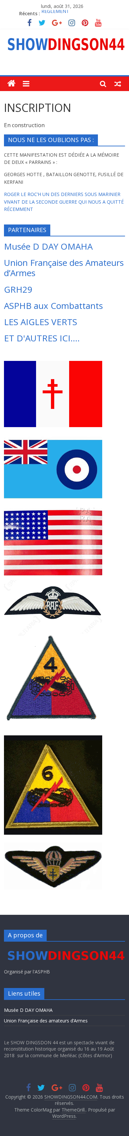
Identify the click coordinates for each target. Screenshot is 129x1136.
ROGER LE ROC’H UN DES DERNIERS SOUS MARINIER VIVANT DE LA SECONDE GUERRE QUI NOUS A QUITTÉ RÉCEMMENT (64, 201)
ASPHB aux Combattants (53, 306)
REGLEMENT (55, 13)
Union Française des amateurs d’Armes (46, 1020)
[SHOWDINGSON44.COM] (11, 83)
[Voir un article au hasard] (117, 83)
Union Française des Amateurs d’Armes (64, 268)
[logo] (64, 950)
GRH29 (18, 289)
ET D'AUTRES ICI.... (42, 338)
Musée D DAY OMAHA (48, 246)
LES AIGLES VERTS (40, 322)
